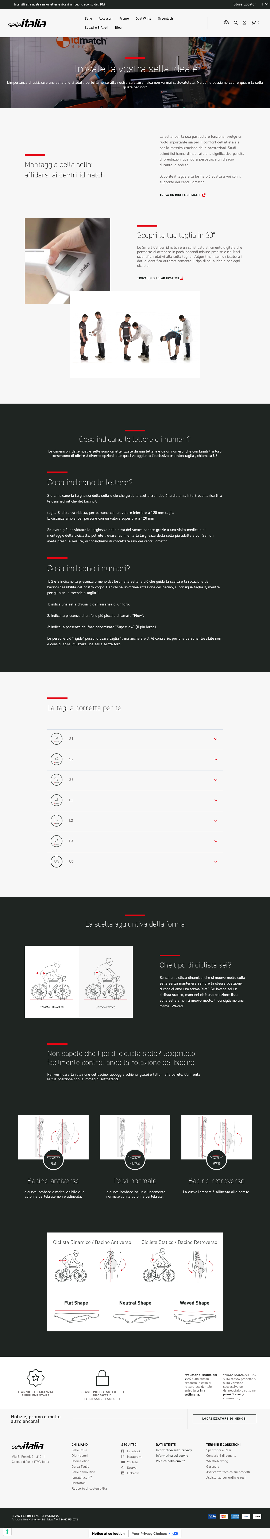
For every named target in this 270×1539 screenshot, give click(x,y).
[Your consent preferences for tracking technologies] (7, 1532)
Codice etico (80, 1461)
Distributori (80, 1455)
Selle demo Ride (83, 1472)
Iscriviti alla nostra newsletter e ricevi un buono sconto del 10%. (60, 4)
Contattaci (79, 1483)
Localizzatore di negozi (224, 1419)
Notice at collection (108, 1533)
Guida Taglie (80, 1466)
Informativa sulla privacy (174, 1450)
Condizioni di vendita (221, 1455)
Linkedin (132, 1473)
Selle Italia (79, 1450)
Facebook (133, 1451)
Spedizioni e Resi (218, 1450)
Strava (131, 1467)
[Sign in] (244, 22)
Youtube (132, 1462)
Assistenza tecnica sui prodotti (228, 1472)
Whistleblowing (217, 1461)
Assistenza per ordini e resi (226, 1477)
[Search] (235, 22)
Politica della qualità (170, 1461)
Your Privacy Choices (149, 1533)
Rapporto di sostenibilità (89, 1488)
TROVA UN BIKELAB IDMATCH (181, 195)
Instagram (134, 1456)
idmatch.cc (80, 1477)
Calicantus (35, 1519)
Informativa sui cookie (172, 1455)
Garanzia (212, 1466)
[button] (135, 739)
